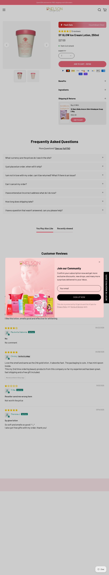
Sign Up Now (79, 297)
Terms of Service (77, 307)
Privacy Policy (62, 307)
